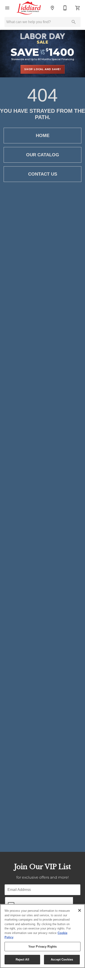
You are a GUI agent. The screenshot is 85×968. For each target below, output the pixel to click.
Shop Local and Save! (42, 69)
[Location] (52, 7)
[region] (42, 936)
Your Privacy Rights (42, 946)
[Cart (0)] (77, 7)
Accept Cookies (62, 959)
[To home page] (29, 8)
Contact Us (42, 174)
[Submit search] (74, 22)
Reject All (22, 959)
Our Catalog (42, 154)
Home (42, 135)
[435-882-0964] (65, 7)
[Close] (80, 910)
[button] (7, 7)
